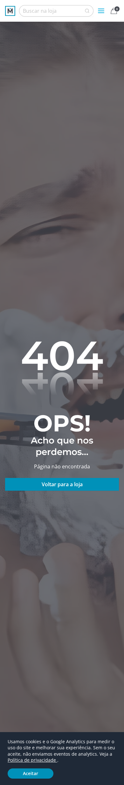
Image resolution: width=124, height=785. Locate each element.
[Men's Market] (10, 11)
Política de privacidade (32, 760)
